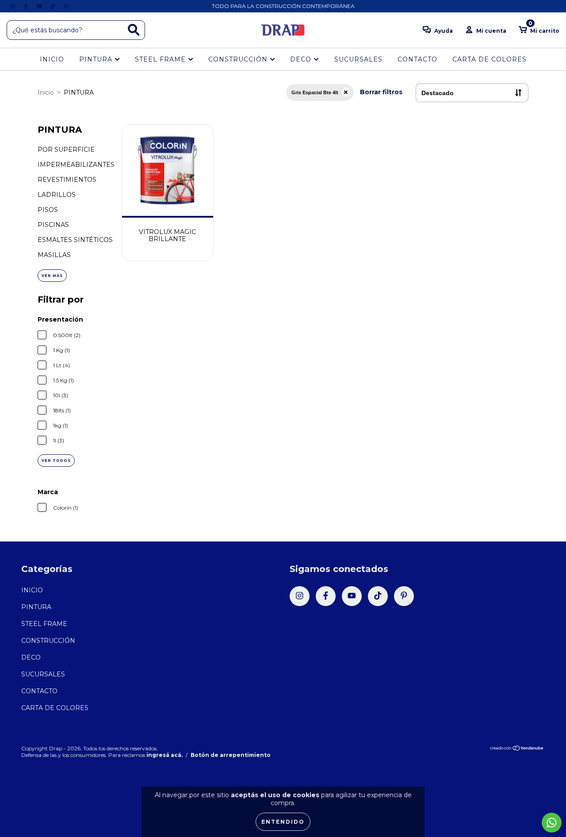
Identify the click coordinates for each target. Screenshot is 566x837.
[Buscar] (133, 29)
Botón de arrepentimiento (231, 755)
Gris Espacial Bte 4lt (314, 92)
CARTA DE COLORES (489, 59)
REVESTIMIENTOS (67, 180)
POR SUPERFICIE (66, 150)
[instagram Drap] (13, 6)
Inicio (46, 92)
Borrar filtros (381, 92)
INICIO (52, 59)
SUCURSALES (358, 59)
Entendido (283, 821)
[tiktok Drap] (53, 6)
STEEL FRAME (161, 59)
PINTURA (97, 59)
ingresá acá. (164, 755)
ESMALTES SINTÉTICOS (75, 240)
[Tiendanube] (517, 748)
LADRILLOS (57, 195)
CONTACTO (417, 59)
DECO (302, 59)
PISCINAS (53, 225)
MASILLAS (54, 255)
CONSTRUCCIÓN (239, 59)
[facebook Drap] (26, 6)
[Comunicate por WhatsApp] (552, 823)
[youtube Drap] (40, 6)
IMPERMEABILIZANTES (76, 165)
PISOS (48, 210)
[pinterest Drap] (66, 6)
